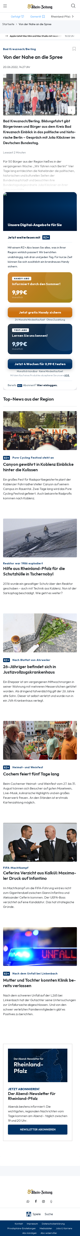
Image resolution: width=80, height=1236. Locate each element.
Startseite (8, 24)
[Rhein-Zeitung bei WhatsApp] (28, 1201)
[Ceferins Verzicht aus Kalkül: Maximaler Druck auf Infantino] (40, 842)
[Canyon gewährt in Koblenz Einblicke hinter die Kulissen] (40, 430)
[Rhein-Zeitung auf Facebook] (36, 1201)
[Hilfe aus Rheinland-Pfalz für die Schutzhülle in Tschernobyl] (40, 538)
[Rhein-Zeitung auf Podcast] (51, 1201)
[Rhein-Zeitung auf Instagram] (43, 1201)
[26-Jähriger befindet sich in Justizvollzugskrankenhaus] (40, 633)
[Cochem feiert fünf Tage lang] (40, 740)
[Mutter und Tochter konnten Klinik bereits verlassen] (40, 946)
